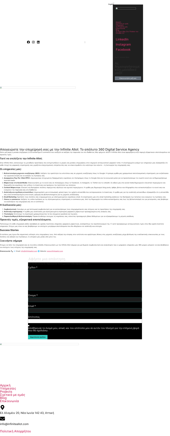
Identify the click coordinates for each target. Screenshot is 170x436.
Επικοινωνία (120, 28)
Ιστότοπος (34, 317)
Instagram (123, 44)
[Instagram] (33, 42)
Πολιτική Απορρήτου (15, 431)
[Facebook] (28, 42)
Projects (6, 391)
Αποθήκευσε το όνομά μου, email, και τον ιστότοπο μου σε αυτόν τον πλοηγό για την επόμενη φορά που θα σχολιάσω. (83, 329)
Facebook (123, 49)
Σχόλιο (32, 267)
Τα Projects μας (122, 27)
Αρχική (118, 22)
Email (32, 306)
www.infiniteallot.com (55, 251)
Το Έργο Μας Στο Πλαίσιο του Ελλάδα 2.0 (127, 32)
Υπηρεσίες (120, 25)
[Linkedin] (38, 42)
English (111, 4)
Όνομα (33, 295)
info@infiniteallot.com (29, 251)
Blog (117, 30)
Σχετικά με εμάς (122, 23)
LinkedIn (122, 39)
